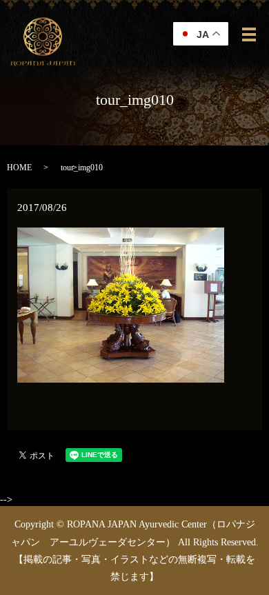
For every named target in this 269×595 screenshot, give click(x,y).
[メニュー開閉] (249, 34)
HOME (19, 167)
